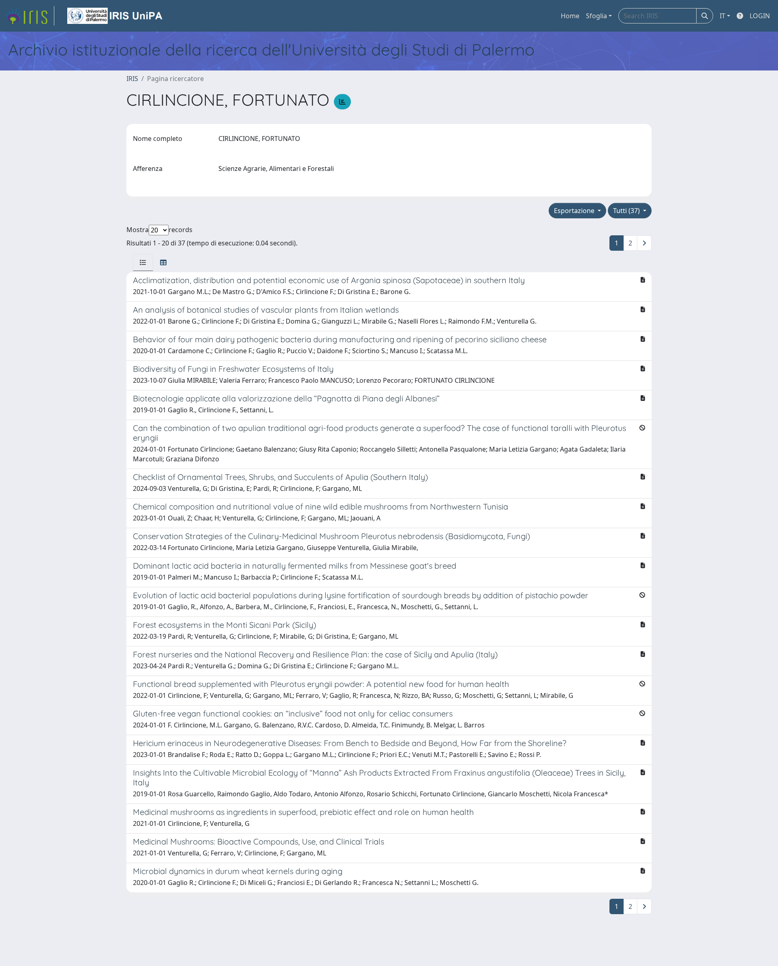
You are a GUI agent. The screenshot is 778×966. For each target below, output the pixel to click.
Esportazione (575, 210)
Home (570, 15)
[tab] (143, 262)
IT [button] (722, 15)
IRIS (132, 78)
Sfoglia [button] (596, 15)
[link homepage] (29, 16)
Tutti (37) (627, 210)
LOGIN (760, 15)
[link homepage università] (115, 16)
